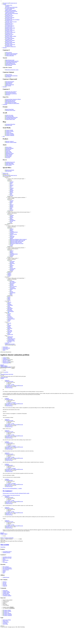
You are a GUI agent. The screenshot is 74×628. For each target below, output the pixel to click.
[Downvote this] (18, 385)
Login (7, 173)
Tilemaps (9, 156)
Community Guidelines (7, 595)
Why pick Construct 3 (12, 91)
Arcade (6, 322)
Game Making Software (7, 551)
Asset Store (7, 301)
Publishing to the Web (14, 61)
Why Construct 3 (6, 566)
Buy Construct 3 (11, 141)
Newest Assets (12, 162)
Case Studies (5, 562)
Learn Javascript (6, 569)
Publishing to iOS (11, 63)
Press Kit (4, 583)
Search (4, 350)
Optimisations (13, 64)
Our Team (4, 582)
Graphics (10, 152)
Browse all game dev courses (13, 69)
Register (4, 173)
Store (4, 136)
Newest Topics (12, 110)
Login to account (11, 343)
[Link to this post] (8, 386)
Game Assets (5, 590)
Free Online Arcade (6, 594)
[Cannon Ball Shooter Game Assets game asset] (0, 373)
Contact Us (7, 342)
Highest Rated (11, 164)
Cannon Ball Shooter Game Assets (6, 374)
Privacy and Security (13, 93)
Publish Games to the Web (20, 240)
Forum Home (11, 109)
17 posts (12, 384)
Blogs (6, 335)
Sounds (12, 153)
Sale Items (10, 171)
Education (4, 86)
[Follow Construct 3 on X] (8, 132)
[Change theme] (10, 344)
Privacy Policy (5, 620)
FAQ (9, 94)
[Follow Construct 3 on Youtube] (9, 131)
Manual (10, 52)
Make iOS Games (18, 242)
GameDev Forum (6, 591)
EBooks (9, 149)
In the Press (5, 584)
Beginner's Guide (11, 60)
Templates (10, 154)
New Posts (10, 125)
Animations (11, 148)
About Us (4, 581)
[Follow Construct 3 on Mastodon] (9, 135)
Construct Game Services (18, 212)
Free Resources (13, 92)
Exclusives (9, 165)
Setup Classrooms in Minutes (15, 99)
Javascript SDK (11, 84)
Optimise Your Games (19, 243)
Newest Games (11, 116)
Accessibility (5, 622)
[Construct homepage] (10, 3)
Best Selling (11, 163)
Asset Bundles (11, 170)
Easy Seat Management (7, 567)
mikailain (2, 378)
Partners (4, 570)
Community (5, 104)
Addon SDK (11, 55)
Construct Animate (16, 197)
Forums (6, 312)
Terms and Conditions (7, 619)
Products (4, 4)
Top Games (11, 115)
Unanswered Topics (6, 347)
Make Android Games (19, 241)
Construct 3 (15, 178)
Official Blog (12, 124)
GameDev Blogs (6, 593)
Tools (9, 157)
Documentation (5, 560)
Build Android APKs (13, 62)
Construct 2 (12, 258)
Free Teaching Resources (7, 568)
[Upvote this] (8, 385)
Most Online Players (12, 118)
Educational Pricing (11, 101)
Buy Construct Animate (12, 142)
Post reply (2, 364)
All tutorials (10, 65)
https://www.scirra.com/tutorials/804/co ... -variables (12, 488)
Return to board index (9, 537)
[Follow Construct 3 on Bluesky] (9, 133)
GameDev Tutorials (6, 592)
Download (12, 81)
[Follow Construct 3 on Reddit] (9, 130)
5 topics (8, 384)
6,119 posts (14, 402)
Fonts (9, 150)
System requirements (13, 53)
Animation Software (6, 552)
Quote (11, 387)
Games (9, 151)
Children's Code (6, 621)
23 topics (9, 402)
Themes (10, 155)
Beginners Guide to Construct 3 (21, 239)
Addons (9, 147)
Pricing (4, 559)
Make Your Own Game (7, 558)
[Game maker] (10, 175)
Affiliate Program (6, 577)
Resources (5, 47)
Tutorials (9, 76)
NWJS (11, 82)
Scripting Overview (12, 54)
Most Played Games (14, 117)
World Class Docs (12, 100)
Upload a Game (12, 119)
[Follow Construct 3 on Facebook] (9, 134)
